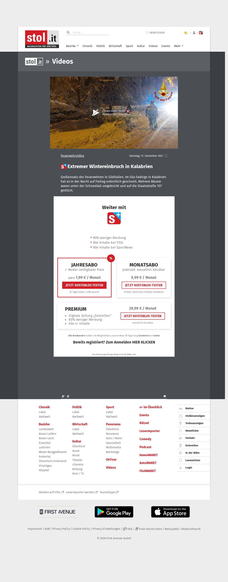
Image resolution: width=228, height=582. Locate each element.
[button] (166, 155)
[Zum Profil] (194, 33)
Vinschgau (45, 465)
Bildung (77, 469)
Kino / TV (78, 473)
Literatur (78, 464)
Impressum (35, 528)
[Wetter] (186, 32)
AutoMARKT (148, 463)
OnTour (111, 460)
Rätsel (144, 423)
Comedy (145, 439)
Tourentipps (107, 492)
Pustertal (45, 456)
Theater (77, 460)
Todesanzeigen (194, 423)
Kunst (75, 451)
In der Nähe (192, 452)
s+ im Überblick (150, 407)
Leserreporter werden (80, 492)
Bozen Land (46, 438)
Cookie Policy (81, 528)
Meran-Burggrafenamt (53, 452)
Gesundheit (113, 443)
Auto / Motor (114, 438)
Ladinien (44, 447)
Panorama (113, 424)
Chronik (87, 46)
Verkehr (190, 438)
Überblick (78, 446)
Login (188, 467)
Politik (100, 46)
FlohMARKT (147, 471)
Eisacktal (45, 443)
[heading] (114, 166)
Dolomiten (191, 445)
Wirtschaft (115, 46)
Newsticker (192, 430)
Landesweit (46, 429)
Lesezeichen (192, 460)
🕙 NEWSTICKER (155, 32)
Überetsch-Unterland (52, 461)
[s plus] (201, 33)
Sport (129, 46)
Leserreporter (149, 431)
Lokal (42, 412)
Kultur (141, 46)
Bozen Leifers (47, 433)
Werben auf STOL (50, 492)
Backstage (112, 452)
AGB (47, 528)
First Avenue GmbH (119, 538)
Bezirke (71, 46)
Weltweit (44, 416)
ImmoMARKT (148, 455)
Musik (76, 455)
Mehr (177, 46)
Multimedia (113, 447)
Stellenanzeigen (195, 415)
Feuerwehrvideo (72, 156)
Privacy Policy (61, 528)
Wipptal (44, 470)
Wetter (189, 408)
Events (166, 46)
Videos (153, 46)
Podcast (145, 447)
